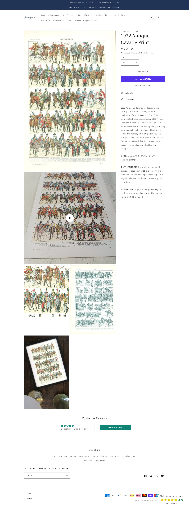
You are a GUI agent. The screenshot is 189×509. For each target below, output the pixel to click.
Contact (95, 456)
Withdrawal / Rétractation (94, 461)
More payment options (143, 85)
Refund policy (131, 456)
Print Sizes (78, 456)
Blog (87, 456)
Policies (103, 456)
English (29, 498)
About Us (68, 456)
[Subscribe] (67, 476)
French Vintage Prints (146, 500)
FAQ (60, 456)
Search (53, 456)
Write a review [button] (115, 427)
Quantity (124, 57)
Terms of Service (116, 456)
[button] (68, 15)
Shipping (134, 53)
